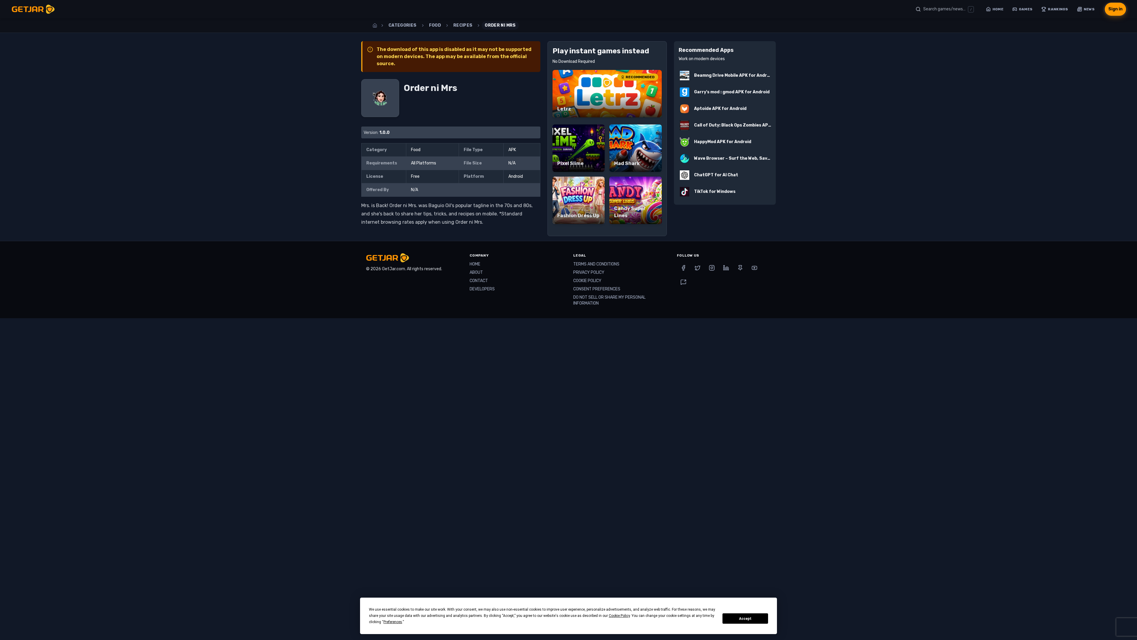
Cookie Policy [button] (619, 616)
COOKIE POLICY (587, 280)
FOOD (435, 25)
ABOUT (476, 272)
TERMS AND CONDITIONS (596, 264)
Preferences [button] (392, 622)
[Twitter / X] (697, 267)
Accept (745, 619)
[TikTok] (683, 282)
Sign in (1115, 9)
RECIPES (462, 25)
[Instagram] (711, 267)
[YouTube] (754, 267)
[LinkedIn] (726, 267)
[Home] (375, 25)
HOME (475, 264)
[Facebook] (683, 267)
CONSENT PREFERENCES (596, 289)
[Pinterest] (740, 267)
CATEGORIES (402, 25)
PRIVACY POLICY (588, 272)
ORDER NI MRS (500, 25)
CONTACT (479, 280)
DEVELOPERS (482, 289)
